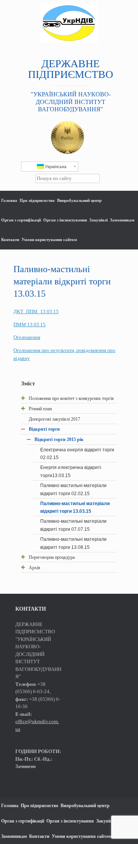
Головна (9, 200)
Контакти (10, 239)
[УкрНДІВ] (69, 23)
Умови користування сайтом (49, 239)
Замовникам (122, 220)
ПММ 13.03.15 (29, 324)
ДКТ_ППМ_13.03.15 (36, 311)
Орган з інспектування (65, 220)
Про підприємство (37, 200)
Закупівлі (98, 220)
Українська (55, 166)
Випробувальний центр (79, 200)
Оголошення (26, 337)
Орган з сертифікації (21, 220)
